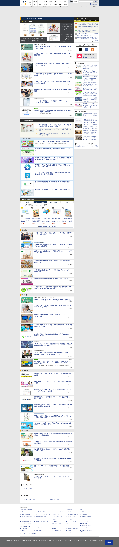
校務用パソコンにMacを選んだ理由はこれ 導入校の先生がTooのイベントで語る (90, 132)
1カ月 (95, 20)
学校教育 (27, 202)
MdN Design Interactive (73, 528)
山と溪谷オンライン (57, 523)
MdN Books (70, 526)
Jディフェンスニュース (73, 514)
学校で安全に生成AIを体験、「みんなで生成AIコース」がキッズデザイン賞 (90, 84)
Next (71, 216)
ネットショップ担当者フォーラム (43, 514)
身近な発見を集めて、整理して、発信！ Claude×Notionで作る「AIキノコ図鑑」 (90, 78)
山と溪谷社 (54, 521)
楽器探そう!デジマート (58, 514)
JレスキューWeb (71, 519)
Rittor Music (54, 509)
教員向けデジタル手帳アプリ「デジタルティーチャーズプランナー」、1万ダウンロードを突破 (67, 38)
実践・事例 (65, 7)
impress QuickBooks (86, 516)
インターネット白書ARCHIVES (29, 533)
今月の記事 (29, 488)
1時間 (77, 20)
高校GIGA (39, 7)
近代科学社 (54, 528)
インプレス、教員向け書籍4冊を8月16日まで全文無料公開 (52, 141)
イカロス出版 (69, 509)
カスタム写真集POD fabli (88, 528)
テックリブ (68, 530)
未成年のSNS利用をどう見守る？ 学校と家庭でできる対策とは (52, 300)
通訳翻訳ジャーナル (72, 516)
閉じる (109, 542)
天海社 (83, 511)
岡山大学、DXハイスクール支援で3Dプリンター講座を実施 (51, 466)
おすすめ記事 (28, 121)
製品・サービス (84, 7)
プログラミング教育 (56, 7)
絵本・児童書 (53, 202)
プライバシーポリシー (69, 540)
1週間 (89, 20)
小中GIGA (32, 7)
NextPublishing (39, 530)
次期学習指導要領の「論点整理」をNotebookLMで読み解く (90, 115)
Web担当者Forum (26, 514)
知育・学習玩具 (40, 202)
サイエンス (67, 202)
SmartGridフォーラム (40, 511)
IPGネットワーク (84, 523)
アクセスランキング (83, 18)
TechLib (69, 532)
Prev (22, 216)
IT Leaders (24, 519)
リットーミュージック (58, 511)
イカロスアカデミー (72, 521)
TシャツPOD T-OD (57, 516)
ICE (81, 509)
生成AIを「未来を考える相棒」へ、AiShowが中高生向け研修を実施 (90, 72)
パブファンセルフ (86, 521)
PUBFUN (82, 519)
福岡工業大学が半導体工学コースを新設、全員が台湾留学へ (52, 189)
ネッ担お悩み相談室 (26, 523)
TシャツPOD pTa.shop (87, 525)
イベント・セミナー (74, 7)
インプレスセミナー (40, 519)
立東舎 (54, 519)
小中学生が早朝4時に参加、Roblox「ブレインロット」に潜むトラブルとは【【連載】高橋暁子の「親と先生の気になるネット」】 (87, 39)
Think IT (23, 511)
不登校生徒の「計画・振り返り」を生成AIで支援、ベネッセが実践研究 (90, 67)
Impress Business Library (41, 516)
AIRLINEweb (70, 511)
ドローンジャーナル (26, 521)
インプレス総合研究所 (27, 516)
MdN (67, 523)
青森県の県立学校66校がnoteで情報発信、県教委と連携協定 (53, 182)
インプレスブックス (40, 528)
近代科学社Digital (57, 530)
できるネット (25, 530)
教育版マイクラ (46, 7)
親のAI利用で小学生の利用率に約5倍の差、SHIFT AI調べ (51, 278)
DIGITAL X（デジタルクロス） (42, 521)
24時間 (83, 20)
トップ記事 (28, 21)
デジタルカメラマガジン (27, 528)
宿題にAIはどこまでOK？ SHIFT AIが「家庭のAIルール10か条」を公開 (90, 105)
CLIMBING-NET (56, 526)
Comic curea (84, 514)
